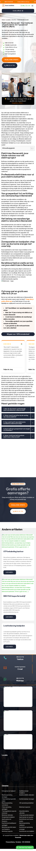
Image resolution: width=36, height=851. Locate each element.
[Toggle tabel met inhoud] (31, 148)
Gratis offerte (17, 11)
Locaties (8, 19)
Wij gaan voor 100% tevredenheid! (18, 334)
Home (3, 19)
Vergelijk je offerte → (18, 103)
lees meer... (10, 572)
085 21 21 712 (10, 65)
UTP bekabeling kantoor (13, 551)
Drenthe (14, 19)
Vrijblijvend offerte (11, 59)
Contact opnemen (20, 667)
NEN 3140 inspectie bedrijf (14, 596)
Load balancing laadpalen (14, 626)
